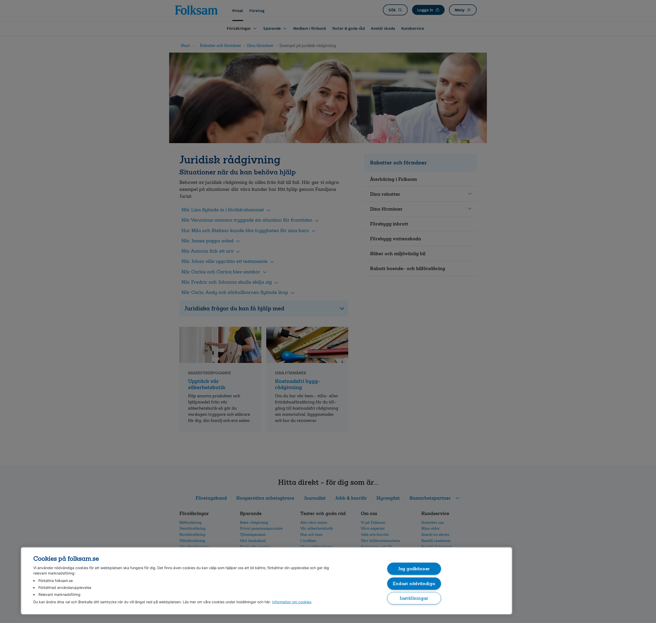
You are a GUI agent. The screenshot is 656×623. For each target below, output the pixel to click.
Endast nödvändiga (414, 583)
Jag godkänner (414, 569)
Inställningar (414, 598)
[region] (266, 581)
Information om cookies (291, 602)
